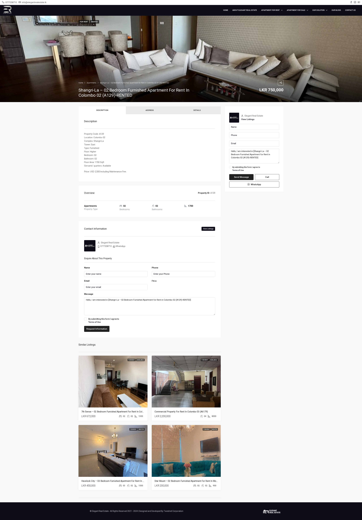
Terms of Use (94, 322)
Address (150, 110)
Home (225, 10)
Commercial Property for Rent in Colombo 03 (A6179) (181, 411)
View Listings (208, 229)
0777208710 (106, 246)
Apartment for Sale (296, 10)
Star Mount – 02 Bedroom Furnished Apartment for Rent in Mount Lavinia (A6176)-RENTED (199, 481)
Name (87, 267)
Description (102, 110)
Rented (141, 429)
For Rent (131, 360)
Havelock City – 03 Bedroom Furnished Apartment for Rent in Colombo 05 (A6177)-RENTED (126, 481)
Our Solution (318, 10)
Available (140, 360)
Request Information (96, 329)
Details (197, 110)
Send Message (241, 177)
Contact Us (350, 10)
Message (88, 294)
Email (87, 281)
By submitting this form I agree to (103, 320)
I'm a (154, 281)
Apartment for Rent (270, 10)
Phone (155, 267)
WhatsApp (120, 246)
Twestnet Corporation (173, 511)
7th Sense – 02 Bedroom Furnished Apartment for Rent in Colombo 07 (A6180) (120, 411)
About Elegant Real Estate (244, 10)
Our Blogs (336, 10)
